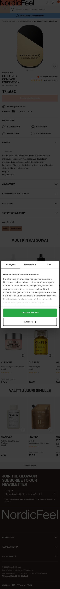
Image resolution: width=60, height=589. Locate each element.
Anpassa (28, 322)
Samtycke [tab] (11, 264)
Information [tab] (30, 264)
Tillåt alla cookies (30, 312)
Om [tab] (49, 264)
